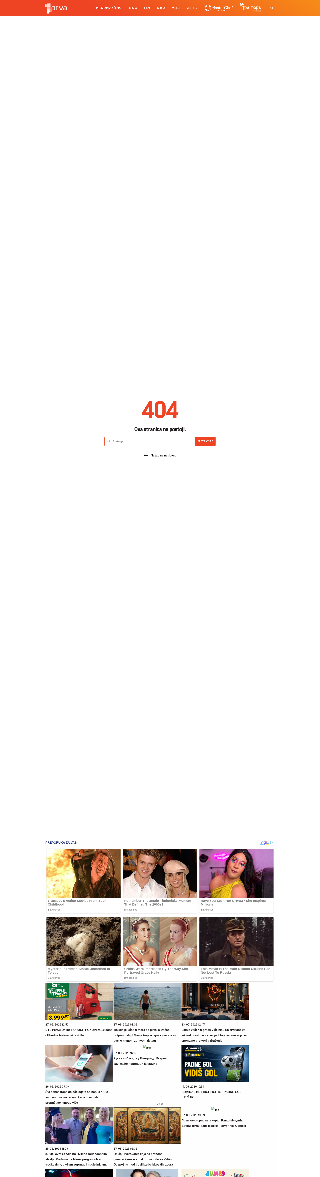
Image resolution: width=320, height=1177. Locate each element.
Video (175, 8)
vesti (190, 8)
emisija (132, 8)
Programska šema (108, 8)
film (147, 8)
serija (161, 8)
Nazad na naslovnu (163, 455)
